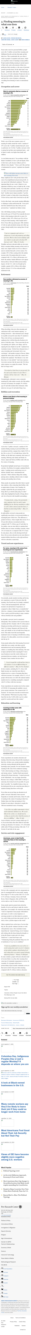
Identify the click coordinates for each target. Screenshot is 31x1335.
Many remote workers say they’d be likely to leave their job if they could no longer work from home (14, 1107)
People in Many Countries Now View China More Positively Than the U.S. (16, 1190)
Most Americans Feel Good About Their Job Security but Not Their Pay (15, 1133)
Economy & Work (6, 1247)
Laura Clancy (15, 40)
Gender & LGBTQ (6, 1242)
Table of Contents (7, 44)
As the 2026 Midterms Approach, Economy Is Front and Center (15, 1176)
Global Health (16, 1022)
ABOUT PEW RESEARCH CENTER (9, 1301)
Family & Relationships (6, 1022)
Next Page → (15, 983)
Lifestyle (22, 1025)
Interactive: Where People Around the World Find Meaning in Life (15, 994)
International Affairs (7, 1224)
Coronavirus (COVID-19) (18, 1020)
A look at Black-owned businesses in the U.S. (13, 1084)
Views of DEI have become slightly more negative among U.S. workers (15, 1157)
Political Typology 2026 (11, 1171)
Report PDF (7, 986)
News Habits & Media (7, 1258)
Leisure (17, 1025)
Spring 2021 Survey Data (10, 998)
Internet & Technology (7, 1255)
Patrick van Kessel (16, 38)
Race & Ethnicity (6, 1231)
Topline (6, 990)
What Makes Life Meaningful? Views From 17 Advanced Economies (15, 17)
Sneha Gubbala (25, 40)
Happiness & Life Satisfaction (8, 1025)
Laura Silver (6, 38)
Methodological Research (8, 1262)
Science (3, 1251)
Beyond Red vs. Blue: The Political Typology (15, 1196)
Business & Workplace (6, 1020)
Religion (3, 1235)
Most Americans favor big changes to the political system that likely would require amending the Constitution (16, 1183)
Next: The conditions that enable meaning (15, 974)
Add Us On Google (12, 34)
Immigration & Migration (8, 1227)
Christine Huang (5, 40)
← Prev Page (15, 980)
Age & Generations (6, 1238)
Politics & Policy (5, 1220)
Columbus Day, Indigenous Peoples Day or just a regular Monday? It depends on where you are (15, 1060)
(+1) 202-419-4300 (6, 1215)
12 (18, 981)
